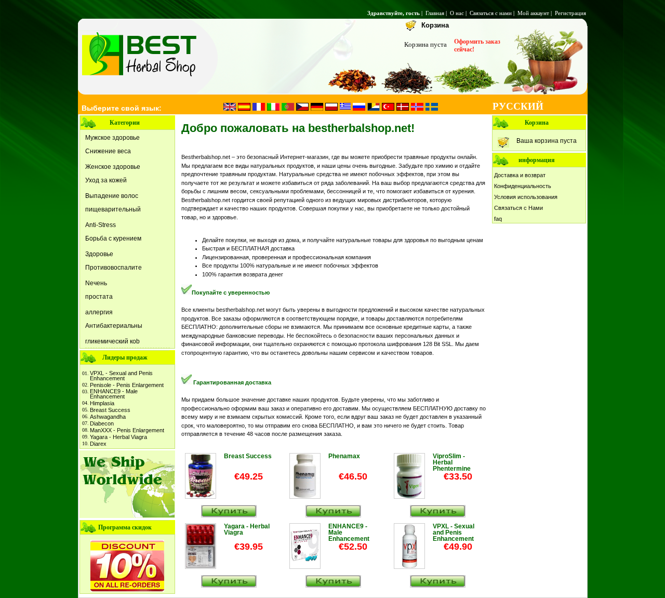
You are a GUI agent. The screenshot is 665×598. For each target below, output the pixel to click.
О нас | (459, 13)
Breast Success (110, 410)
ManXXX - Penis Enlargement (127, 430)
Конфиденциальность (522, 186)
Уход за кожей (106, 180)
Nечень (96, 283)
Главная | (436, 13)
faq (498, 219)
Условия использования (525, 197)
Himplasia (102, 403)
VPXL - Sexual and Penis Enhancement (121, 375)
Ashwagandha (108, 417)
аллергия (99, 312)
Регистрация (571, 13)
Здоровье (99, 254)
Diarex (98, 444)
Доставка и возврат (520, 175)
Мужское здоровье (112, 137)
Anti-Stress (100, 225)
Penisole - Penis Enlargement (127, 385)
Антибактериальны (113, 325)
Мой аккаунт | (535, 13)
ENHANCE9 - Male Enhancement (114, 394)
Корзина (435, 25)
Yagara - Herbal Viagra (118, 437)
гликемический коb (112, 341)
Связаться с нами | (493, 13)
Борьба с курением (113, 238)
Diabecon (102, 423)
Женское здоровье (112, 166)
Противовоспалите (113, 267)
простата (99, 296)
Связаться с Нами (518, 208)
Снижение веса (108, 151)
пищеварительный (113, 209)
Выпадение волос (111, 196)
